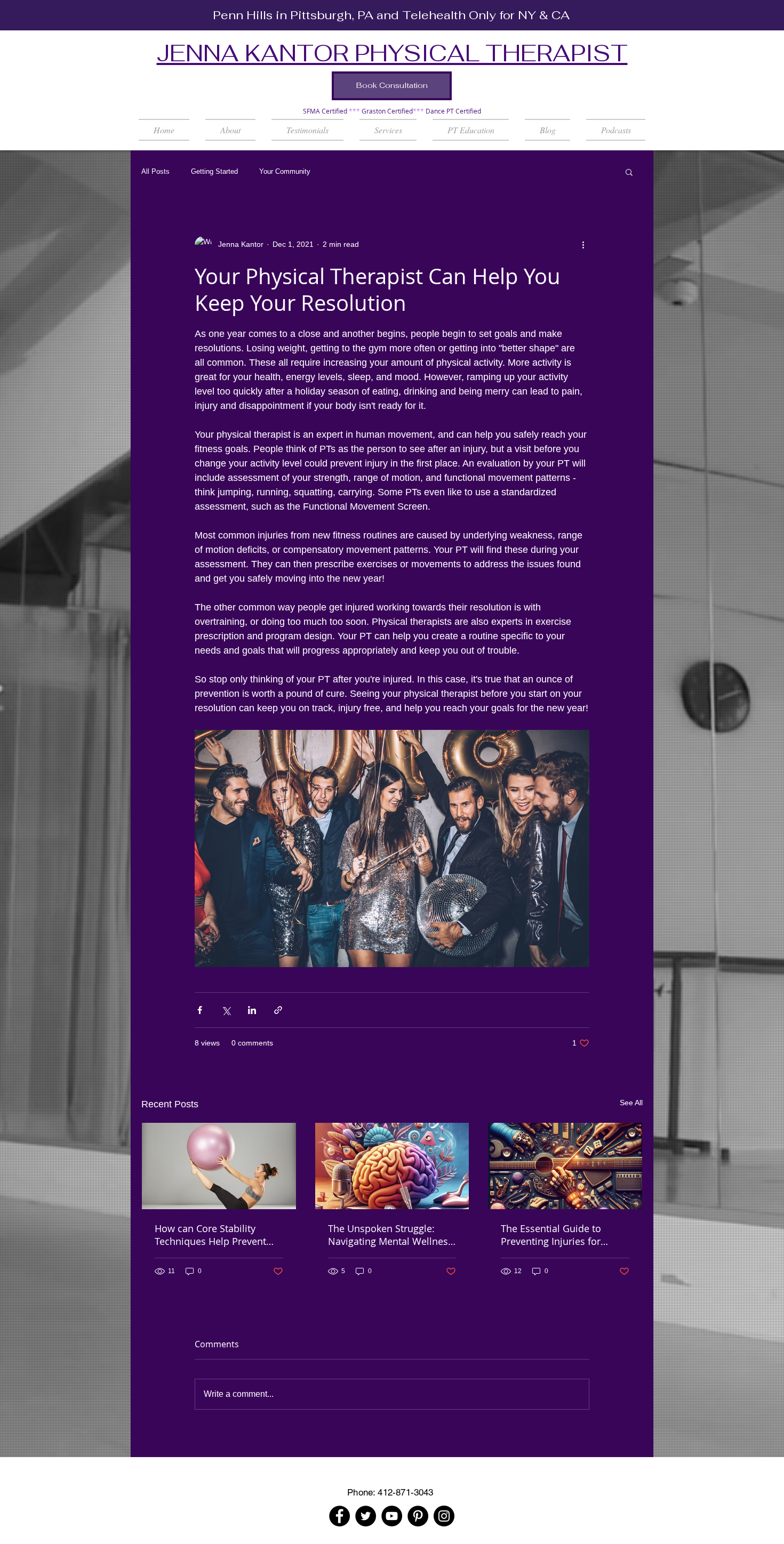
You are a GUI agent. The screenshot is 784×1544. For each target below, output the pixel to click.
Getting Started (214, 171)
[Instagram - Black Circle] (444, 1516)
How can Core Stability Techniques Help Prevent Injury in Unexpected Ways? (216, 1235)
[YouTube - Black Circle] (391, 1516)
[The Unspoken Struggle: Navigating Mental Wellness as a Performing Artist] (392, 1166)
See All (631, 1102)
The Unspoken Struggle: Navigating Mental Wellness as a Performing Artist (390, 1235)
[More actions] (583, 244)
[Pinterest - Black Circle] (417, 1516)
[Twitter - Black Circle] (365, 1516)
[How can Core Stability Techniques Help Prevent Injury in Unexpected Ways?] (219, 1166)
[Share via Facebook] (200, 1010)
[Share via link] (278, 1010)
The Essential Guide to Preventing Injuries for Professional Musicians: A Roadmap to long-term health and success (558, 1235)
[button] (388, 130)
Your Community (284, 171)
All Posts (155, 171)
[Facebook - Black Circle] (339, 1516)
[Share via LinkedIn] (252, 1010)
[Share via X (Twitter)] (226, 1010)
